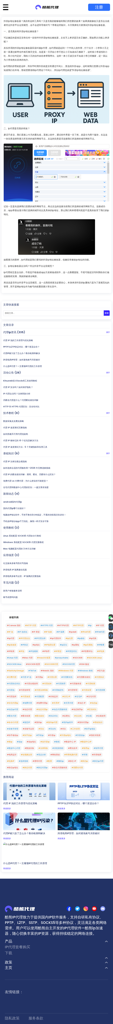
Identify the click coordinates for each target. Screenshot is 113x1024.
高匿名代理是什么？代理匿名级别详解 (20, 400)
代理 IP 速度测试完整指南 (15, 427)
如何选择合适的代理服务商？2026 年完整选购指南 (26, 467)
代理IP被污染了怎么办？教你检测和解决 (21, 353)
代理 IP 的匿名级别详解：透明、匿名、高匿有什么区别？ (29, 474)
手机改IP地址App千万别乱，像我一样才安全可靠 (26, 521)
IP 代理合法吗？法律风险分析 (16, 393)
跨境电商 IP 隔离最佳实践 (15, 569)
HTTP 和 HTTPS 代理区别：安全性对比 (21, 406)
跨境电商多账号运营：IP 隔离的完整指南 (22, 576)
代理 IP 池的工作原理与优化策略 (18, 340)
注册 (99, 7)
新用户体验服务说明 (12, 590)
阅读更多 (7, 808)
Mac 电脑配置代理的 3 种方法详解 (19, 548)
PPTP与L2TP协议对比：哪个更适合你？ (21, 346)
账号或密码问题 (10, 597)
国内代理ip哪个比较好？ (14, 508)
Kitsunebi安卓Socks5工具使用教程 (20, 380)
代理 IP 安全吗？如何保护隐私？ (18, 387)
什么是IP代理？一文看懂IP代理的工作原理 (22, 366)
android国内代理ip (12, 501)
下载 (8, 953)
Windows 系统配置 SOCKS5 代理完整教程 (23, 542)
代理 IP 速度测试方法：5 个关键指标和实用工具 (25, 446)
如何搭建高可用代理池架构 (15, 434)
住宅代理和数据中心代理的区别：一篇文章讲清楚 (26, 487)
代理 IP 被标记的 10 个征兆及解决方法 (20, 440)
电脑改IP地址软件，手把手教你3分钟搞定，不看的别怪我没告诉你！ (34, 514)
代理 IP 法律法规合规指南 (15, 461)
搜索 (107, 313)
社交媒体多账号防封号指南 (15, 563)
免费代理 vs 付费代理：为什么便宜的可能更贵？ (25, 480)
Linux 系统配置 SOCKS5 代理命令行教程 (22, 535)
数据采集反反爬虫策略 (13, 421)
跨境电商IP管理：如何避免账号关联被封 (21, 359)
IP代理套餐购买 (17, 947)
